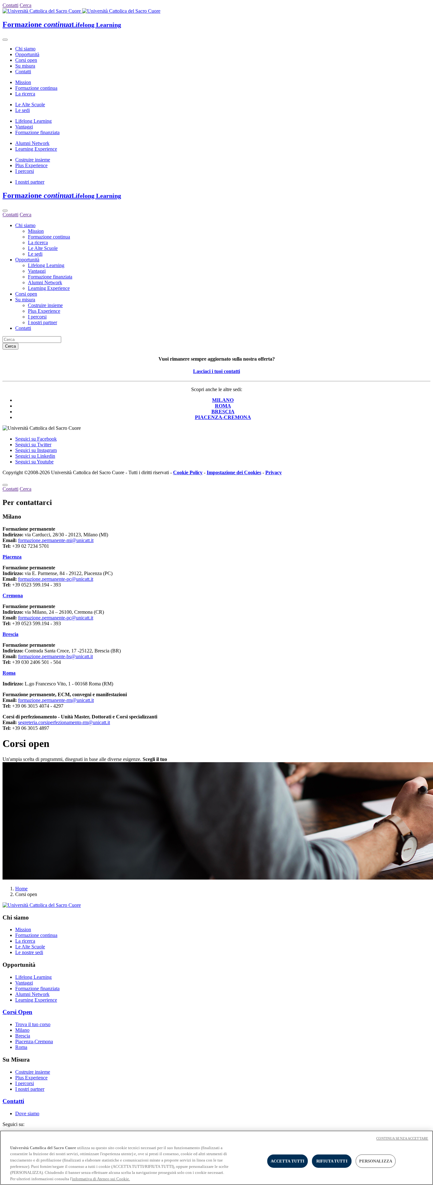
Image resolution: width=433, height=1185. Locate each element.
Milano (22, 1030)
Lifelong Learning (33, 121)
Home (21, 888)
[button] (12, 557)
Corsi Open (17, 1012)
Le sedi (22, 110)
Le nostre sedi (29, 952)
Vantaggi (24, 126)
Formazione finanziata (37, 132)
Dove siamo (27, 1113)
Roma (21, 1047)
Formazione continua (36, 88)
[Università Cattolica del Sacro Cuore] (81, 11)
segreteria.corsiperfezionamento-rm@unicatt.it (64, 722)
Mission (23, 82)
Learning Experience (36, 149)
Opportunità (27, 54)
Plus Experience (31, 165)
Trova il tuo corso (32, 1024)
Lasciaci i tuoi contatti (216, 371)
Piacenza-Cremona (34, 1041)
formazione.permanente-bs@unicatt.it (55, 656)
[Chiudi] (5, 211)
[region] (216, 1157)
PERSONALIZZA (375, 1161)
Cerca (10, 346)
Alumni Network (32, 143)
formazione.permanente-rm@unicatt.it (56, 700)
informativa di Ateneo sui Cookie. (101, 1178)
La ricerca (25, 93)
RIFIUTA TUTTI (331, 1161)
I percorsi (24, 171)
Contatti (23, 71)
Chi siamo (25, 48)
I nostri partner (29, 182)
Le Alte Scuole (30, 104)
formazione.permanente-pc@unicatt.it (55, 579)
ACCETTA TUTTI (288, 1161)
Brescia (22, 1035)
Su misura (25, 66)
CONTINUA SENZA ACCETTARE (402, 1138)
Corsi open (26, 60)
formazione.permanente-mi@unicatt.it (56, 540)
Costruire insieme (32, 159)
